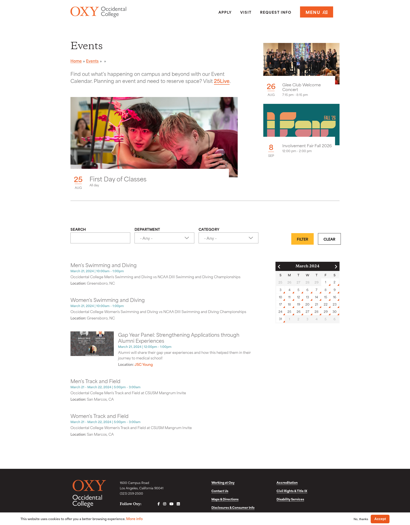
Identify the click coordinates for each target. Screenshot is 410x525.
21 (316, 304)
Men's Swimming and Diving (103, 265)
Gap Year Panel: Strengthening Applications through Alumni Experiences (178, 337)
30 (334, 311)
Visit (246, 12)
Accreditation (287, 482)
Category (209, 229)
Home (76, 61)
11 (289, 296)
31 (280, 318)
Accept (380, 519)
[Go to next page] (336, 266)
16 (334, 296)
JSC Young (144, 364)
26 (298, 311)
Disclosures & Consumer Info (233, 507)
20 (307, 304)
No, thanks (361, 519)
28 (316, 311)
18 (289, 304)
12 (298, 296)
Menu (313, 12)
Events (92, 61)
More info (134, 518)
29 (326, 311)
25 (289, 311)
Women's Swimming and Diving (107, 299)
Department (147, 229)
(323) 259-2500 (131, 493)
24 (280, 311)
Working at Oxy (222, 482)
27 (307, 311)
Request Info (275, 12)
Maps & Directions (225, 499)
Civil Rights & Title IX (292, 490)
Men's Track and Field (95, 381)
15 (325, 296)
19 (298, 304)
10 (280, 296)
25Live (222, 80)
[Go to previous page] (279, 266)
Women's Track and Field (99, 415)
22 (326, 304)
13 (307, 296)
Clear (329, 239)
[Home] (113, 12)
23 (335, 304)
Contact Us (219, 490)
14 (316, 296)
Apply (225, 12)
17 (280, 304)
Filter (302, 239)
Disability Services (290, 499)
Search (78, 229)
